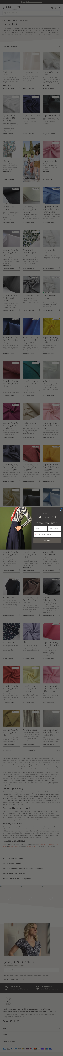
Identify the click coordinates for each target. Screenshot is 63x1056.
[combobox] (37, 534)
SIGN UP (47, 541)
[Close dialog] (60, 509)
